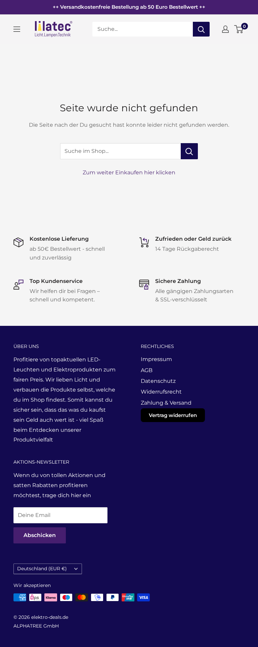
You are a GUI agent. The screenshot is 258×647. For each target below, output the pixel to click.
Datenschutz (158, 381)
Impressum (156, 359)
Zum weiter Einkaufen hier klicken (129, 172)
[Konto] (225, 29)
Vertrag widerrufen (173, 415)
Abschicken (40, 535)
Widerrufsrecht (161, 392)
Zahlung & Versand (166, 403)
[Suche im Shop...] (189, 151)
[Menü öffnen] (16, 29)
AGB (147, 370)
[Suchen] (201, 29)
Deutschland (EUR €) (42, 568)
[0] (239, 29)
